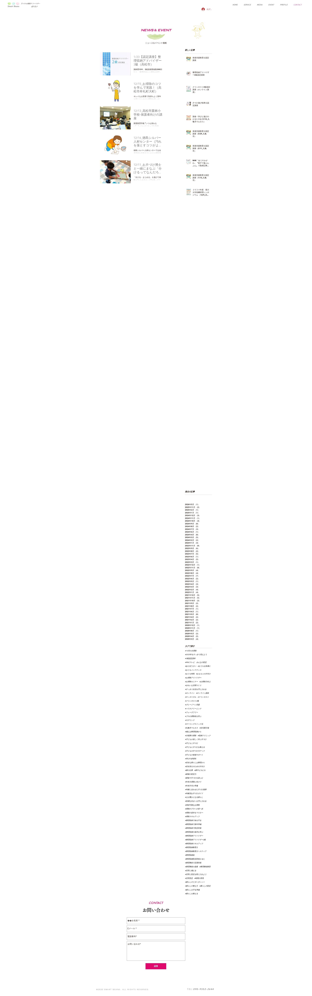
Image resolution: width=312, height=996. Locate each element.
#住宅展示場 (204, 728)
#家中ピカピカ (199, 770)
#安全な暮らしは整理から (195, 762)
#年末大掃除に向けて (193, 782)
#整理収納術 (190, 855)
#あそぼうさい (190, 666)
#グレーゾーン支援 (192, 705)
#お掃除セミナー (191, 682)
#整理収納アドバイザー (194, 836)
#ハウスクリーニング (193, 709)
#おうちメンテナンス (193, 670)
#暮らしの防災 (205, 886)
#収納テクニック (204, 736)
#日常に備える (190, 871)
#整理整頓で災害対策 (193, 863)
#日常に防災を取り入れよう (195, 874)
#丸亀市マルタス (191, 728)
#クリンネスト (203, 697)
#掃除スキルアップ (192, 816)
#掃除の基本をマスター (194, 813)
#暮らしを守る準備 (192, 890)
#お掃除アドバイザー (193, 678)
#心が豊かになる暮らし (194, 797)
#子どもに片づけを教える (195, 747)
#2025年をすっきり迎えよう (196, 654)
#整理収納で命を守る (193, 820)
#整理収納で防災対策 (193, 828)
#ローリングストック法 (194, 724)
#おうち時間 (190, 674)
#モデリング (190, 720)
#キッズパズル (190, 697)
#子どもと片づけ (191, 743)
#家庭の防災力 (190, 774)
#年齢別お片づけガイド (194, 793)
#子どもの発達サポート (194, 755)
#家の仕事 (189, 770)
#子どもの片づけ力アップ (195, 751)
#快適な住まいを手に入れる (195, 801)
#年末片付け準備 (191, 786)
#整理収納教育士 (191, 847)
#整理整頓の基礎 (191, 867)
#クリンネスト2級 (192, 701)
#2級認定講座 (190, 658)
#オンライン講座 (202, 693)
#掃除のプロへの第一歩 (194, 809)
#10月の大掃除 (190, 651)
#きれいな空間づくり (193, 685)
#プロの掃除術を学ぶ (193, 716)
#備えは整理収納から (193, 732)
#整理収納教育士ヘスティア (195, 851)
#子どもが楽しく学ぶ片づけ (195, 739)
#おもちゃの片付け (203, 674)
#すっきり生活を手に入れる (195, 689)
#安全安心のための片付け (195, 766)
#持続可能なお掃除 (192, 805)
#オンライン (190, 693)
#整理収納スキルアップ (194, 844)
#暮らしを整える (191, 894)
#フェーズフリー (191, 712)
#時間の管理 (199, 878)
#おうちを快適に (204, 666)
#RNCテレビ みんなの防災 (196, 662)
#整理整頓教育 (205, 867)
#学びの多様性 (190, 759)
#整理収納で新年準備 (193, 824)
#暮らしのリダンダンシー (195, 882)
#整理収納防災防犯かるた (195, 859)
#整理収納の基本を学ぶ (194, 832)
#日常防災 (189, 878)
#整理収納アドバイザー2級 (195, 840)
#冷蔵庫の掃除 (190, 736)
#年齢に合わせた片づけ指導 (195, 789)
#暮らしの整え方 (191, 886)
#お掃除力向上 (205, 682)
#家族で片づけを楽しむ (194, 778)
